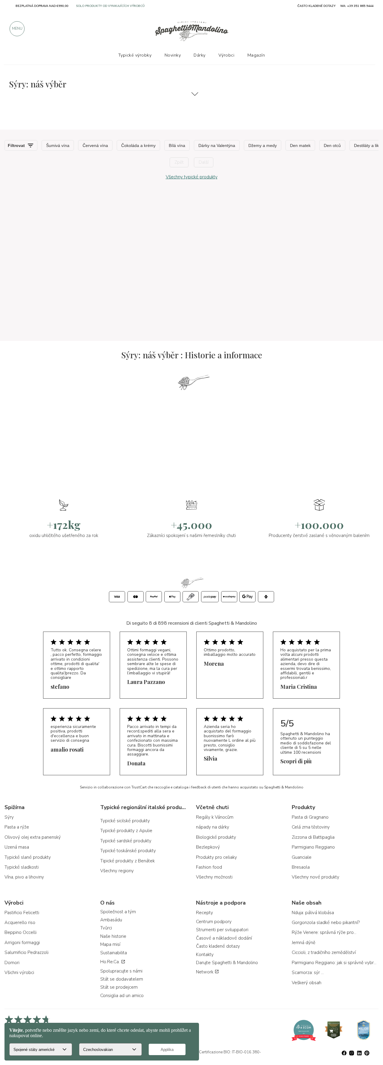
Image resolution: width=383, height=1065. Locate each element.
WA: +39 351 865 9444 (356, 6)
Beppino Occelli (20, 932)
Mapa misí (110, 944)
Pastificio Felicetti (21, 913)
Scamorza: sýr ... (308, 973)
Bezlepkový (208, 847)
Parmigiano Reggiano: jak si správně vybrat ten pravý (335, 963)
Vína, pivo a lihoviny (24, 877)
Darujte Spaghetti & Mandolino (227, 963)
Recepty (204, 913)
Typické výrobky (135, 55)
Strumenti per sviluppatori (222, 930)
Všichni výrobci (19, 973)
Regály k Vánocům (214, 817)
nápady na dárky (212, 827)
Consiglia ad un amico (122, 996)
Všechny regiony (117, 871)
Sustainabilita (113, 953)
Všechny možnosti (214, 877)
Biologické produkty (216, 837)
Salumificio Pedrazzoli (26, 952)
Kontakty (205, 955)
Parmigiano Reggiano (313, 847)
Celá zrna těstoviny (311, 827)
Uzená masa (16, 847)
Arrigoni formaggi (22, 943)
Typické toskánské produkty (128, 851)
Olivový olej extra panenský (32, 837)
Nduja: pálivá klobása (313, 913)
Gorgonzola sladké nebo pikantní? (326, 923)
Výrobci (226, 55)
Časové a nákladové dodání (224, 938)
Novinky (173, 55)
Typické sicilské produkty (125, 821)
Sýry (9, 817)
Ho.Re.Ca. (110, 962)
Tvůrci (106, 928)
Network (205, 972)
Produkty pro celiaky (216, 857)
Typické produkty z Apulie (126, 831)
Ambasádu (111, 920)
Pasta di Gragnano (310, 817)
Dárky (200, 55)
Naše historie (113, 936)
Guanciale (301, 857)
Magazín (256, 55)
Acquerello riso (19, 923)
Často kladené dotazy (218, 946)
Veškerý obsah (306, 983)
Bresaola (301, 867)
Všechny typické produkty (192, 177)
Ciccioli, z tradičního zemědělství (324, 952)
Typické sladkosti (21, 867)
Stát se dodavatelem (121, 979)
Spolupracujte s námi (121, 971)
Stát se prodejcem (119, 987)
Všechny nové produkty (315, 877)
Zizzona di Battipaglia (313, 837)
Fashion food (209, 867)
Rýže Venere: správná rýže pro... (324, 932)
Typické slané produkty (27, 857)
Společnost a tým (118, 912)
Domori (11, 963)
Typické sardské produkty (125, 841)
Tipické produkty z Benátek (127, 861)
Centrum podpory (214, 922)
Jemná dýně (303, 943)
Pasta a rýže (16, 827)
